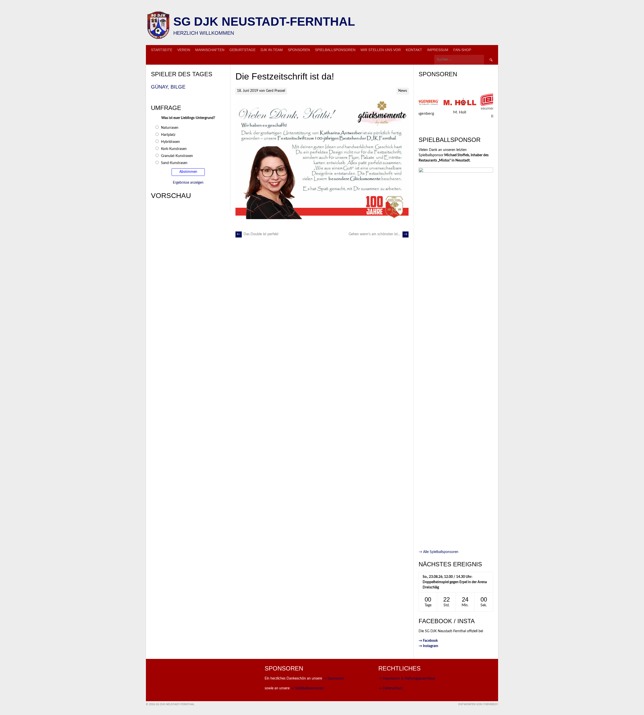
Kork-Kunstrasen (174, 149)
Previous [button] (416, 109)
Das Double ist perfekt (257, 234)
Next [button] (496, 109)
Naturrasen (169, 128)
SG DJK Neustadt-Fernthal (264, 21)
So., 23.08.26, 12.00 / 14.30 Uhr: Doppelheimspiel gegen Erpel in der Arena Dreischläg (455, 582)
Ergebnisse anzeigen (188, 182)
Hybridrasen (170, 142)
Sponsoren (299, 50)
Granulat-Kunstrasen (177, 156)
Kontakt (414, 50)
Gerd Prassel (275, 91)
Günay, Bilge (168, 87)
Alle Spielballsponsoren (438, 552)
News (402, 91)
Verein (183, 50)
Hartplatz (168, 135)
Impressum (437, 50)
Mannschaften (209, 50)
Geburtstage (242, 50)
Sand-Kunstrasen (174, 163)
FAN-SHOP (462, 50)
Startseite (161, 50)
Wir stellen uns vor (380, 50)
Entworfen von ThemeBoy (478, 704)
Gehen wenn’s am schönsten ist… (378, 234)
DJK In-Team (272, 50)
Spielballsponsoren (335, 50)
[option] (428, 106)
